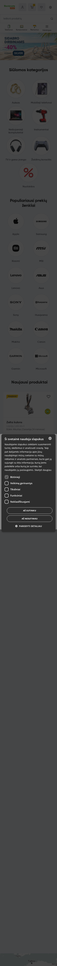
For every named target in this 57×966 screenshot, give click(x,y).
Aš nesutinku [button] (30, 518)
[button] (28, 526)
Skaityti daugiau (43, 469)
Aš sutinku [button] (29, 510)
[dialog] (28, 483)
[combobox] (50, 438)
